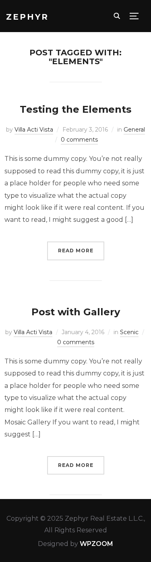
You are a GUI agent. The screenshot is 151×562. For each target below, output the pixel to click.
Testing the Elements (75, 109)
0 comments (79, 139)
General (134, 129)
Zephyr (27, 17)
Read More (75, 251)
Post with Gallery (75, 312)
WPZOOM (96, 544)
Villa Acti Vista (33, 129)
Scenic (129, 332)
